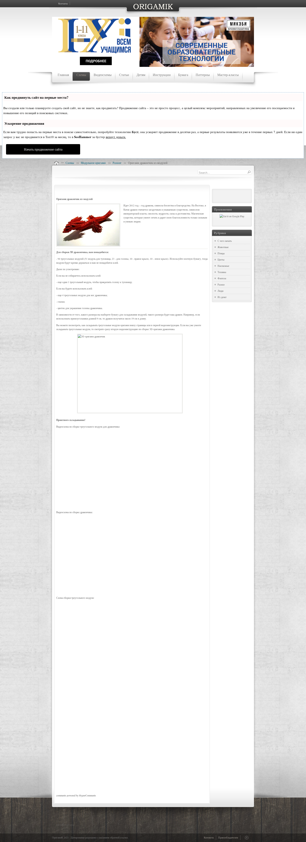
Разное (117, 163)
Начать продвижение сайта (43, 149)
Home (56, 162)
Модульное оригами (93, 163)
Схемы (70, 163)
